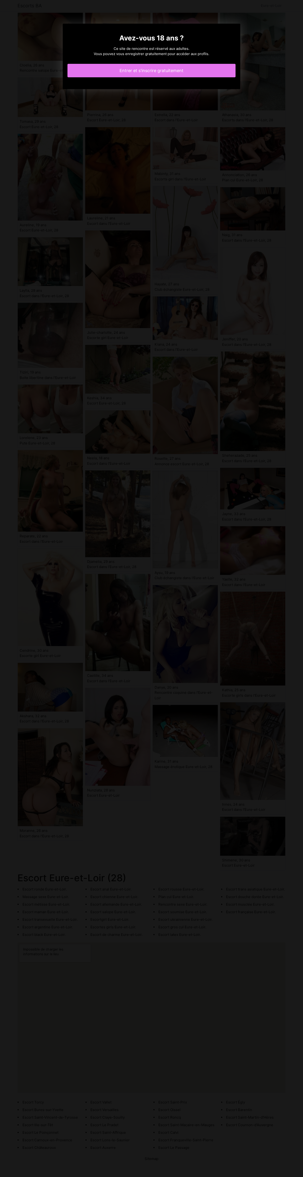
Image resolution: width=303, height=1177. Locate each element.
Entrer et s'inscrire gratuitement (151, 70)
